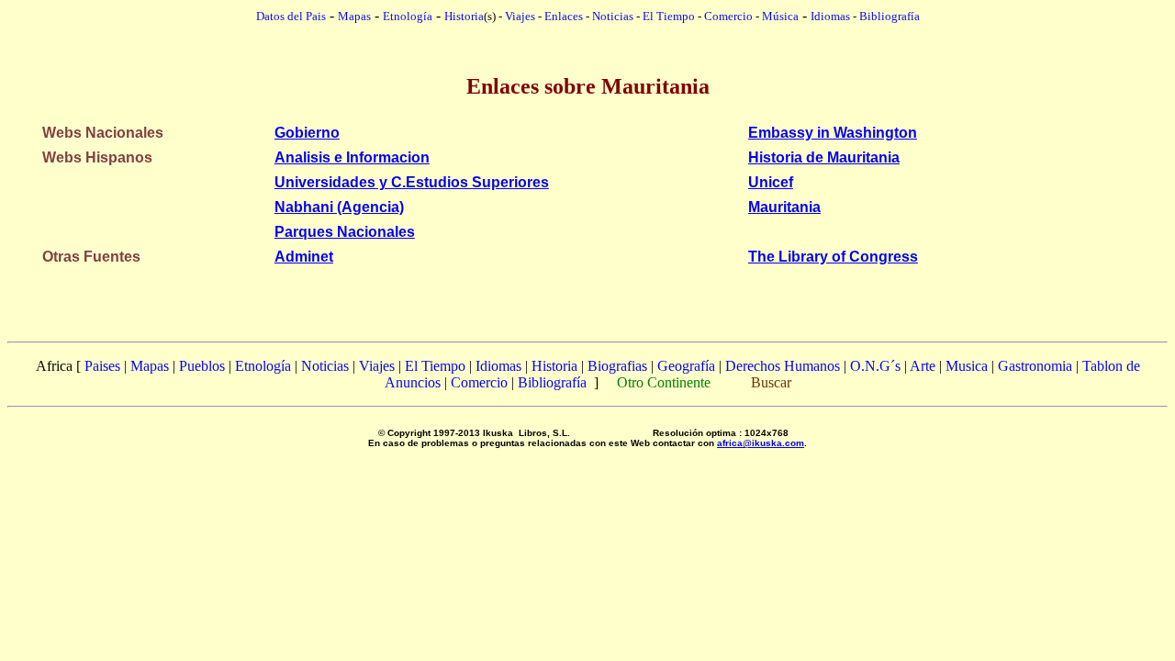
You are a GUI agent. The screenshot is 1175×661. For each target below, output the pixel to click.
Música (780, 16)
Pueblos (202, 366)
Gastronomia (1035, 366)
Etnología (263, 366)
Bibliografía (889, 16)
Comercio (728, 16)
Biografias (617, 366)
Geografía (686, 366)
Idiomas (830, 16)
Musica (967, 366)
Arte (922, 366)
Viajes (520, 16)
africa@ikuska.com (760, 443)
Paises (102, 366)
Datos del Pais (291, 16)
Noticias (612, 16)
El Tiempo (669, 16)
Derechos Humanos (782, 366)
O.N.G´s (875, 366)
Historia (464, 16)
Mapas (149, 366)
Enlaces (563, 16)
